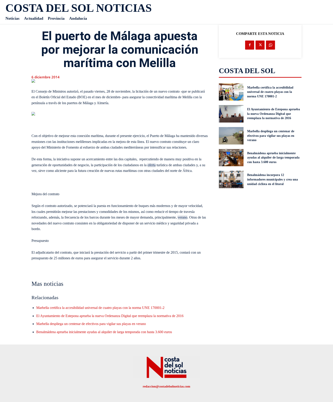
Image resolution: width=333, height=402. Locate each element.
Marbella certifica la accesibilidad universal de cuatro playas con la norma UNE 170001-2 (100, 308)
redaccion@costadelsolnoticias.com (166, 386)
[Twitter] (260, 45)
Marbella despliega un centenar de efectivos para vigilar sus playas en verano (91, 324)
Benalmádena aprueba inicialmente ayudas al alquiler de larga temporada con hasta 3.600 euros (104, 332)
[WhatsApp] (270, 45)
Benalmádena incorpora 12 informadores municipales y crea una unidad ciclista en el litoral (272, 179)
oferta (151, 165)
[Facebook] (249, 45)
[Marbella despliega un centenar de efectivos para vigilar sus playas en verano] (231, 135)
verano (182, 217)
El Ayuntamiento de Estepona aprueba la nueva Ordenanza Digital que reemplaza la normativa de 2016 (109, 316)
